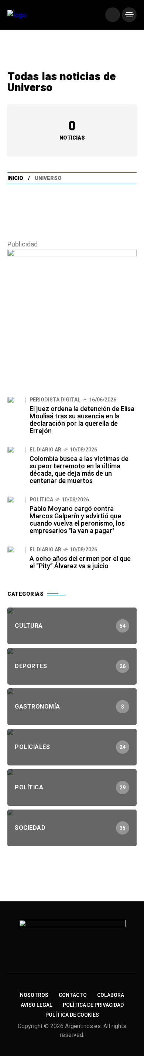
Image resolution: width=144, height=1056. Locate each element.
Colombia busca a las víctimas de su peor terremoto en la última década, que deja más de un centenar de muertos (79, 470)
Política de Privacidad (93, 1005)
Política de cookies (72, 1015)
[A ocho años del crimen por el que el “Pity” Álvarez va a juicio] (16, 555)
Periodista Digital (55, 400)
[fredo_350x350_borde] (72, 313)
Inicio (15, 178)
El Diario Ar (45, 450)
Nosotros (34, 995)
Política (41, 500)
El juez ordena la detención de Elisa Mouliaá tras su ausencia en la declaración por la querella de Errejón (82, 420)
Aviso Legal (36, 1005)
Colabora (110, 995)
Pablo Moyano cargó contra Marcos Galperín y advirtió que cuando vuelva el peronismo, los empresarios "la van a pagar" (77, 520)
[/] (112, 14)
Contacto (73, 995)
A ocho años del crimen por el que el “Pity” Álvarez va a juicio (80, 562)
